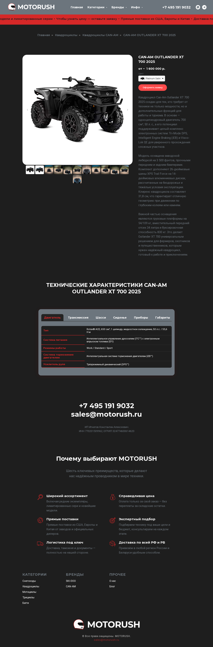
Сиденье (120, 317)
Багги (25, 602)
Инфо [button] (136, 7)
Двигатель (52, 317)
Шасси (101, 317)
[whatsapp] (198, 7)
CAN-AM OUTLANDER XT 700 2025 (149, 35)
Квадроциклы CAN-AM (100, 35)
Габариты (162, 317)
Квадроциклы (66, 35)
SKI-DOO (71, 580)
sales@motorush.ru (106, 414)
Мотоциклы (29, 591)
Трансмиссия (78, 317)
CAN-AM (71, 586)
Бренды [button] (118, 7)
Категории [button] (96, 7)
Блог (112, 586)
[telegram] (204, 7)
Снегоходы (29, 580)
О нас (112, 580)
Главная (77, 7)
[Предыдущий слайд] (27, 110)
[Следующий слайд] (127, 110)
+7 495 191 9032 (176, 7)
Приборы (141, 317)
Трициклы (28, 597)
